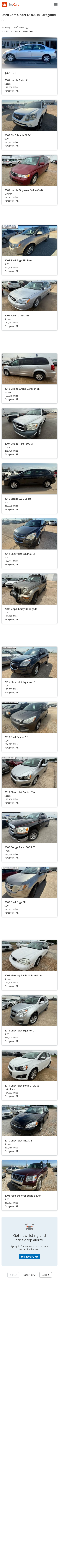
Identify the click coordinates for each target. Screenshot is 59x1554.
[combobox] (23, 31)
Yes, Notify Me (30, 1256)
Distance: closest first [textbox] (21, 31)
